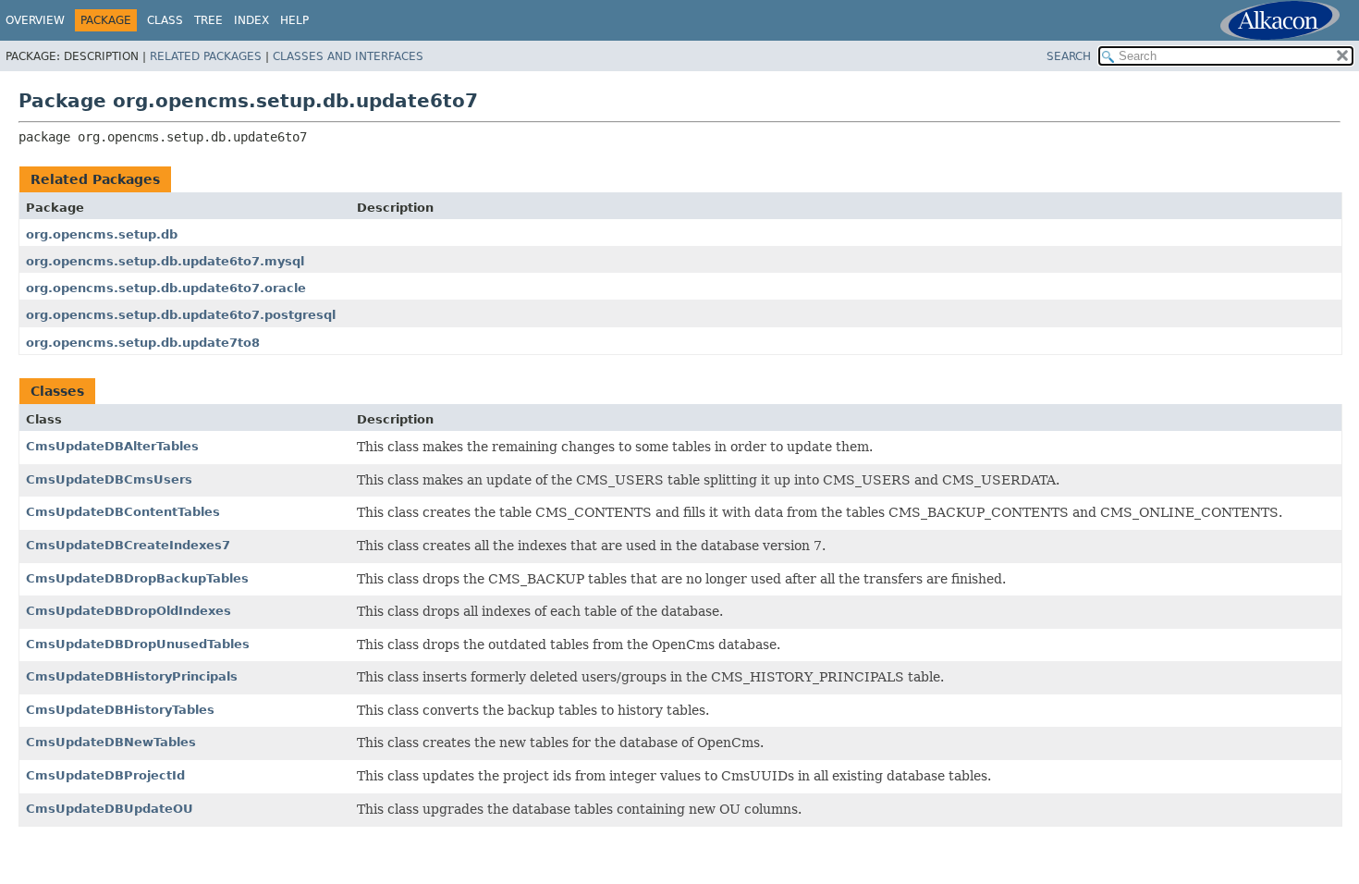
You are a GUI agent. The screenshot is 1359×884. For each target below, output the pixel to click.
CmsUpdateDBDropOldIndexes (128, 611)
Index (251, 20)
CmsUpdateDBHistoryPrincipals (132, 676)
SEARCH (1069, 56)
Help (294, 20)
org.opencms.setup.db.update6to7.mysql (165, 261)
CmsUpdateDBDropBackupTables (137, 578)
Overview (35, 20)
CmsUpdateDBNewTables (111, 742)
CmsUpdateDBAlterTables (112, 446)
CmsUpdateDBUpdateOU (109, 809)
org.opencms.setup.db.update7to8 (143, 343)
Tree (208, 20)
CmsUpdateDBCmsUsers (109, 479)
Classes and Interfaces (348, 56)
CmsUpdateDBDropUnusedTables (138, 644)
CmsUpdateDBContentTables (123, 512)
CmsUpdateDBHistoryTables (120, 710)
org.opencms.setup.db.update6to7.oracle (166, 288)
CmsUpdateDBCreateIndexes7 (128, 545)
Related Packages (206, 56)
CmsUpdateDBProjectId (105, 775)
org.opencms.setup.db (102, 234)
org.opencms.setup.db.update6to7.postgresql (181, 315)
